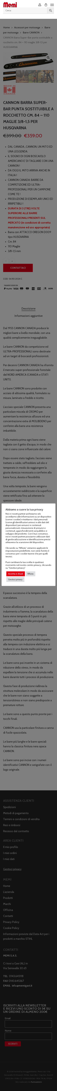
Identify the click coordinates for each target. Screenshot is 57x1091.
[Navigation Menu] (52, 4)
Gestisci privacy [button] (15, 579)
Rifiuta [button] (30, 573)
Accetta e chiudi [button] (15, 573)
